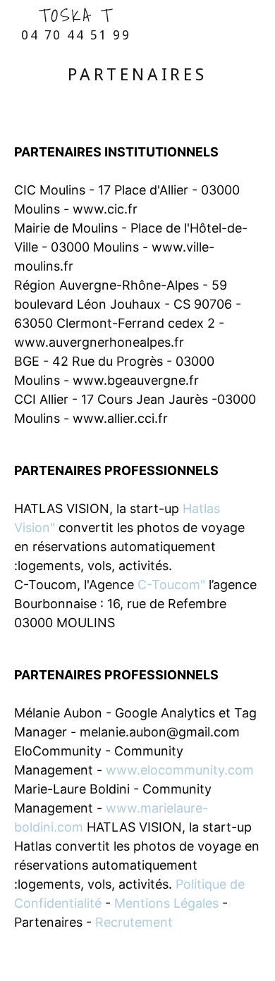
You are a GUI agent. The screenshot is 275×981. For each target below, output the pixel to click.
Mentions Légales (166, 903)
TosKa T (75, 21)
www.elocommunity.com (180, 770)
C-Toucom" (171, 584)
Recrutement (134, 922)
